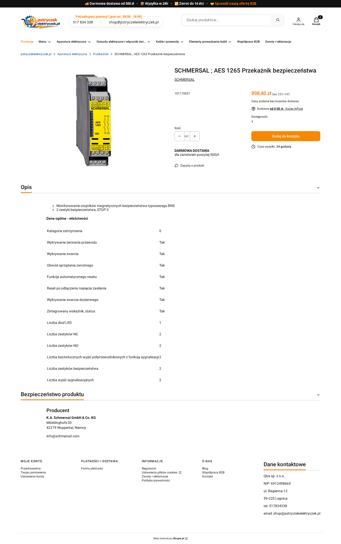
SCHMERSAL (184, 80)
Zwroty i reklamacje (155, 476)
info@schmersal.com (62, 436)
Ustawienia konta (32, 476)
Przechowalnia (31, 468)
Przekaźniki (101, 54)
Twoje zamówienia (33, 472)
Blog (205, 468)
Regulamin (149, 468)
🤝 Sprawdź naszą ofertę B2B (233, 4)
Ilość (177, 128)
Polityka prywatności (156, 480)
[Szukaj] (278, 19)
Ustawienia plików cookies (160, 472)
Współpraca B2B (213, 472)
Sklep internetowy (168, 538)
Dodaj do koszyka (286, 136)
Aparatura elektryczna (72, 54)
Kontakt (207, 476)
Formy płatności (92, 468)
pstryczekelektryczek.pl (36, 54)
